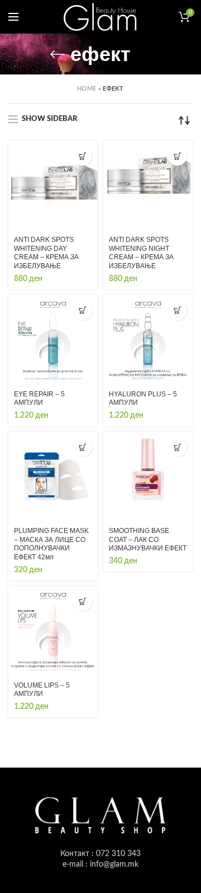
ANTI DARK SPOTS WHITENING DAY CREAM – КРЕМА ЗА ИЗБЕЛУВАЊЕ (46, 253)
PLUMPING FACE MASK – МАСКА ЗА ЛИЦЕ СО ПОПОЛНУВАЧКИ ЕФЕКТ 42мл (51, 544)
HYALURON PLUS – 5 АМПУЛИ (143, 398)
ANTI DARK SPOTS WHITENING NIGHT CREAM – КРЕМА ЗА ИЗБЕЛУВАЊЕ (141, 253)
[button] (82, 156)
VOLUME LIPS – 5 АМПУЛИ (42, 689)
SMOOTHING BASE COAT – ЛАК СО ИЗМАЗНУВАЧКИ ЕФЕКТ (147, 539)
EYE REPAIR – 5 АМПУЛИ (39, 398)
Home (86, 89)
